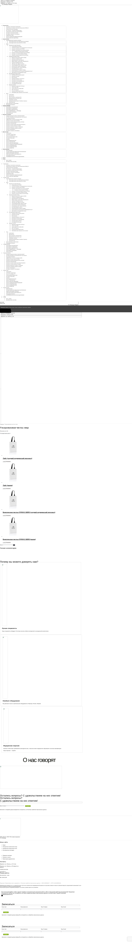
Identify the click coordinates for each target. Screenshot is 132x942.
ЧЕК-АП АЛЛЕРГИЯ (10, 286)
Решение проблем (7, 114)
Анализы (8, 139)
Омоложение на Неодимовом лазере (19, 72)
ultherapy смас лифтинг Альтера (18, 63)
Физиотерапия (6, 149)
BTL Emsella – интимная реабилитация (14, 30)
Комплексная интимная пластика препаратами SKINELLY (17, 27)
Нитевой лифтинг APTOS (17, 82)
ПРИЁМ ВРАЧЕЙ (6, 105)
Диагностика (5, 131)
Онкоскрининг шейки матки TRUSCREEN (14, 31)
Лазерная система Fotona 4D (14, 45)
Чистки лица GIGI (15, 87)
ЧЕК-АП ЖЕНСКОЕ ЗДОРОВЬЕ (12, 37)
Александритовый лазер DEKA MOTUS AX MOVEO (19, 41)
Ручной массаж (12, 102)
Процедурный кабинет (10, 104)
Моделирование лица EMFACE (18, 60)
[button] (7, 1)
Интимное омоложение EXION (12, 32)
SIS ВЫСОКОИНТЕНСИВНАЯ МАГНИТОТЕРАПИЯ (16, 151)
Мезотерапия (14, 77)
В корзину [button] (8, 461)
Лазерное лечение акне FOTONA (18, 187)
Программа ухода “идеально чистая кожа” (20, 92)
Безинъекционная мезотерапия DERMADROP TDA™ (22, 71)
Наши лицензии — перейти (9, 750)
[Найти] (14, 545)
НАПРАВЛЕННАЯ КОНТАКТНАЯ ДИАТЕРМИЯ (15, 156)
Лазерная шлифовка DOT (17, 58)
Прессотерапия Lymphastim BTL (15, 97)
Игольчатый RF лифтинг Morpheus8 (19, 66)
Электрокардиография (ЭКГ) (11, 136)
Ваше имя (4, 906)
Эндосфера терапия (13, 99)
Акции (4, 157)
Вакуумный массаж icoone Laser (15, 98)
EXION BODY (11, 94)
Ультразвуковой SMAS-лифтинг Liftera (19, 65)
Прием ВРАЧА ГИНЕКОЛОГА (11, 108)
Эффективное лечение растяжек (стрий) (14, 119)
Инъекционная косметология (14, 73)
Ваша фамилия (24, 906)
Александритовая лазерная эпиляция (13, 40)
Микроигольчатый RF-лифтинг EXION (19, 57)
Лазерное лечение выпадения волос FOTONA (21, 52)
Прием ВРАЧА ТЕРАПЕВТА (11, 112)
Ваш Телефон (44, 906)
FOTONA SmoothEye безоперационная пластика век (22, 47)
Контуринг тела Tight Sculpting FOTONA (19, 53)
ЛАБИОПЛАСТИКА (10, 35)
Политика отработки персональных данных (30, 883)
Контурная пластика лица (17, 79)
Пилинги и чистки (12, 84)
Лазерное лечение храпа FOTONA (21, 51)
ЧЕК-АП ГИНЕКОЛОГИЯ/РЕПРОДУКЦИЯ (14, 36)
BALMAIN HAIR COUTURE (11, 161)
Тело (7, 93)
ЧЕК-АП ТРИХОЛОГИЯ (10, 141)
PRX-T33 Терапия (15, 89)
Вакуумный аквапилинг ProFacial (18, 86)
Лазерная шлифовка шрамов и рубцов (13, 128)
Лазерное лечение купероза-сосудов (13, 125)
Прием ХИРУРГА (9, 113)
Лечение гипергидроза (10, 129)
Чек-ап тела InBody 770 (10, 135)
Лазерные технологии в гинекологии (13, 26)
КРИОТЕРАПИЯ (9, 150)
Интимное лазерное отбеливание (13, 34)
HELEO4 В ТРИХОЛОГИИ (11, 123)
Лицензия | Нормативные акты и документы (10, 883)
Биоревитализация (15, 76)
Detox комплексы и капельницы (12, 103)
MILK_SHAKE (8, 160)
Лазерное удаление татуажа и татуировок (14, 126)
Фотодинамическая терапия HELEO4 (19, 67)
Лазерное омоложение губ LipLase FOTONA (20, 50)
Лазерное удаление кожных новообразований (15, 115)
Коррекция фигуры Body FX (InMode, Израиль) (18, 100)
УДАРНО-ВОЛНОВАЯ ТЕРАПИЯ (12, 152)
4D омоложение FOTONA (17, 46)
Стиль (4, 159)
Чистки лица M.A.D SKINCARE (17, 88)
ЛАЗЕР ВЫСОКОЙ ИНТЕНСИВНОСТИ (13, 154)
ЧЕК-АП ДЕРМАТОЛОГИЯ (11, 140)
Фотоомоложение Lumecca (17, 68)
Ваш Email (63, 906)
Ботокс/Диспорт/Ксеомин (16, 83)
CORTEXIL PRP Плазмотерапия (18, 213)
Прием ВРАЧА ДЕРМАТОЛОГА (12, 109)
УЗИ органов (8, 133)
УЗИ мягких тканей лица (11, 134)
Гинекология (5, 25)
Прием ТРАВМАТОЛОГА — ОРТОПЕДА (13, 110)
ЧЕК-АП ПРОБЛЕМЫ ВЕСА (11, 145)
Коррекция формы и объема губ (18, 78)
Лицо (7, 44)
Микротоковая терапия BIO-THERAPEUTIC (20, 61)
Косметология (6, 39)
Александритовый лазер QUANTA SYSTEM (17, 42)
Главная (2, 424)
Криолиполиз (11, 96)
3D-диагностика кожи (10, 138)
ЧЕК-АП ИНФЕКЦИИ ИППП (11, 146)
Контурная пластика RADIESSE (18, 81)
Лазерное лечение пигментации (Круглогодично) (15, 124)
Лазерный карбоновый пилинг (18, 91)
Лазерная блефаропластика (17, 62)
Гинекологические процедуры (12, 29)
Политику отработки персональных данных (37, 809)
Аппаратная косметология (14, 56)
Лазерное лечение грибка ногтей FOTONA (20, 55)
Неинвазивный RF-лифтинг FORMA (19, 70)
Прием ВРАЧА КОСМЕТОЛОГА (12, 107)
